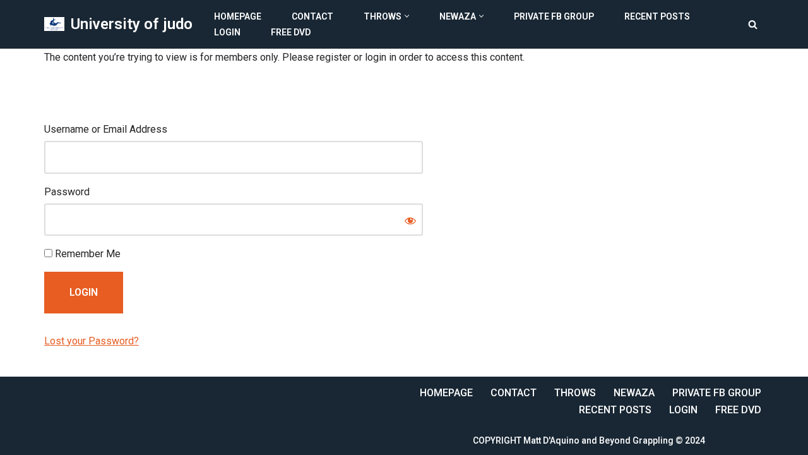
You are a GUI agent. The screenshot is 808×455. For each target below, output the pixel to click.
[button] (407, 16)
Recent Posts (657, 16)
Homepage (237, 16)
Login (227, 32)
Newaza (634, 393)
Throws (575, 393)
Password (67, 192)
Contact (312, 16)
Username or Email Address (105, 129)
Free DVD (291, 32)
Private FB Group (554, 16)
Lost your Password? (91, 341)
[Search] (753, 24)
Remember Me (86, 254)
